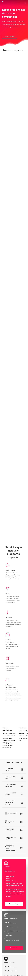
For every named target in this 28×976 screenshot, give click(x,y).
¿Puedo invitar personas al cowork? (9, 802)
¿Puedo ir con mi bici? (10, 777)
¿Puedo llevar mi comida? (10, 838)
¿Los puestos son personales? (10, 785)
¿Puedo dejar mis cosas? (10, 793)
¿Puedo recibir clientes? (9, 830)
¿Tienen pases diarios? (9, 822)
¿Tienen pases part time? (11, 814)
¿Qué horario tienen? (9, 769)
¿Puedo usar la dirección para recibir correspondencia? (10, 847)
